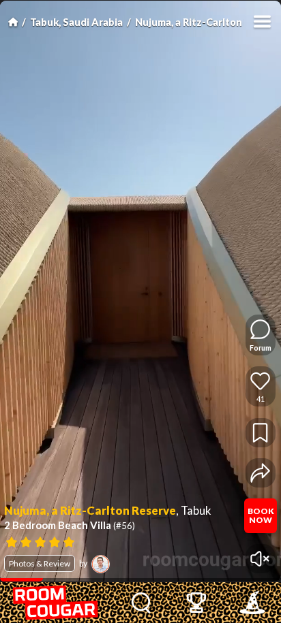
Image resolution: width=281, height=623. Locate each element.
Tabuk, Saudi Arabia (76, 22)
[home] (56, 602)
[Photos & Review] (122, 541)
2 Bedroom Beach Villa (69, 525)
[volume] (260, 558)
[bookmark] (260, 432)
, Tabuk (193, 510)
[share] (260, 473)
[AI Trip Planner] (252, 602)
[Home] (13, 22)
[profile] (100, 564)
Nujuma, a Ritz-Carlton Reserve (90, 510)
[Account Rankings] (196, 602)
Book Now (261, 515)
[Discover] (141, 602)
